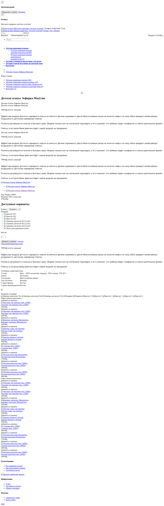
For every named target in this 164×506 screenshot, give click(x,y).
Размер (4, 209)
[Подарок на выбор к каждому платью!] (2, 290)
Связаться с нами (13, 498)
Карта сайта (10, 500)
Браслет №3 (11, 219)
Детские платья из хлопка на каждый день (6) (24, 87)
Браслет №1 (11, 214)
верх (3, 504)
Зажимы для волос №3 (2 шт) (18, 226)
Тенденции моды (13, 470)
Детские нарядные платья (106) (18, 80)
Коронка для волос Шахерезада (14, 322)
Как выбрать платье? (14, 466)
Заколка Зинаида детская (11, 339)
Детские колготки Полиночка (13, 357)
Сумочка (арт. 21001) (9, 348)
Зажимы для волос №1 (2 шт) (18, 221)
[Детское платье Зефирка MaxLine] (15, 182)
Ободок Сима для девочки (12, 331)
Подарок (4, 211)
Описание (5, 244)
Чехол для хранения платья (17, 228)
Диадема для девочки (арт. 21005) (14, 313)
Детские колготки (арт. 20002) (13, 365)
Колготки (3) (11, 89)
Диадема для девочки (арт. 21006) (14, 305)
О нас (8, 484)
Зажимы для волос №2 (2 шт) (18, 224)
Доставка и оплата (13, 486)
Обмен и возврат (13, 488)
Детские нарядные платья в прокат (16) (22, 82)
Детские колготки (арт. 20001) (13, 374)
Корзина (21, 12)
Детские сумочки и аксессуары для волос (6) (24, 84)
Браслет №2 (11, 216)
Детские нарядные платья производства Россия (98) (21, 51)
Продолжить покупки (9, 12)
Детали (21, 241)
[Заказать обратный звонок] (12, 474)
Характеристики (16, 244)
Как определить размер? (16, 468)
